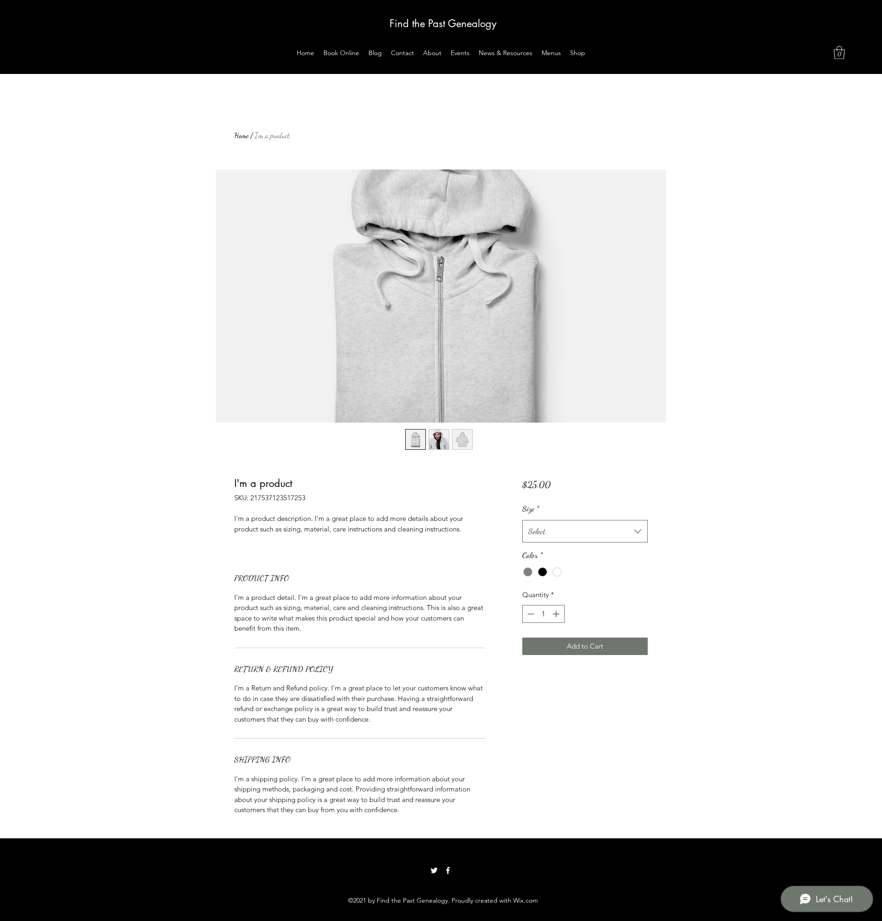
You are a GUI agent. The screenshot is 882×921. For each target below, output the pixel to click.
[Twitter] (434, 870)
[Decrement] (530, 613)
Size (530, 508)
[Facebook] (447, 870)
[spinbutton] (543, 613)
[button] (839, 52)
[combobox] (585, 531)
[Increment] (557, 613)
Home (241, 135)
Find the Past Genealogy (443, 23)
